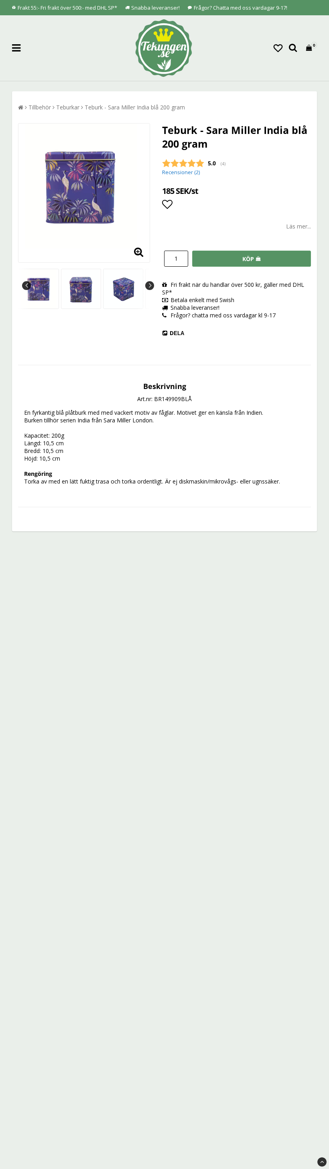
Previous (26, 285)
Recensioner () (181, 172)
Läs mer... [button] (298, 226)
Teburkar (67, 107)
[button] (278, 48)
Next (149, 285)
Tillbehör (39, 107)
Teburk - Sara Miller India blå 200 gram (135, 107)
